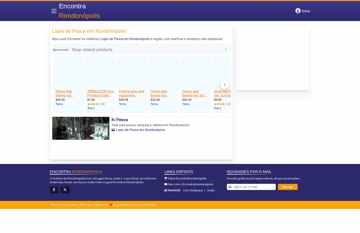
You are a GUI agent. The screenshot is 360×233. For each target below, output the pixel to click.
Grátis (211, 190)
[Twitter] (65, 189)
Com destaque (193, 190)
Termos (55, 204)
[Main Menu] (54, 11)
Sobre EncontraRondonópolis (187, 178)
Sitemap (85, 204)
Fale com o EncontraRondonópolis (190, 184)
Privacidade (70, 204)
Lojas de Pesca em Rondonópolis (125, 39)
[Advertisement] (270, 56)
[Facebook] (54, 189)
